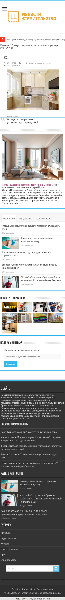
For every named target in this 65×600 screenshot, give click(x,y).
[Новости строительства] (32, 17)
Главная (4, 45)
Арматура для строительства (41, 432)
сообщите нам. (21, 418)
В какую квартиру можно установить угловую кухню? (22, 120)
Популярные (25, 218)
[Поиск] (56, 569)
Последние (9, 218)
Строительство (8, 560)
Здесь (5, 203)
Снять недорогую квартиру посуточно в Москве (26, 184)
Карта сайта (28, 589)
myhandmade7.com (40, 598)
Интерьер (6, 533)
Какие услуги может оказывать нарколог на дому (38, 483)
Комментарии (43, 218)
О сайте (16, 589)
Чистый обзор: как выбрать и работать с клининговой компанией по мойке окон (41, 498)
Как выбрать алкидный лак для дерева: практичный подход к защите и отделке (24, 512)
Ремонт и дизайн (9, 549)
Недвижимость (8, 538)
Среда (4, 554)
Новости (5, 543)
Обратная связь (45, 589)
